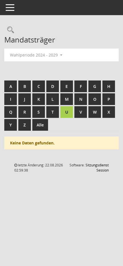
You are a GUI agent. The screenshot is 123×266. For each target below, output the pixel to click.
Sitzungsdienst (97, 168)
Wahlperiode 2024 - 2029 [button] (34, 55)
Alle (40, 125)
